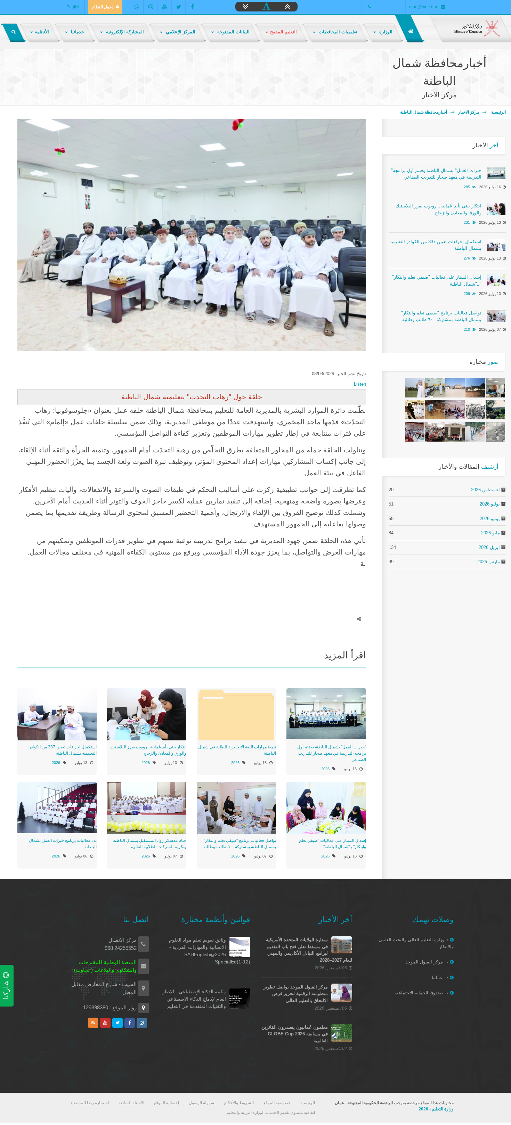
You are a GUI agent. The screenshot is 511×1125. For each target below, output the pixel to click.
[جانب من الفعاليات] (495, 387)
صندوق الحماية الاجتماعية (419, 992)
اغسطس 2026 (485, 489)
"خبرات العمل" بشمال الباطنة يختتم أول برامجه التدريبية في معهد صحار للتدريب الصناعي (331, 753)
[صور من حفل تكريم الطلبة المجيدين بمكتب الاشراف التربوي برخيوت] (414, 387)
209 (467, 293)
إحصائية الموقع (166, 1102)
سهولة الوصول (201, 1102)
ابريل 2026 (489, 547)
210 (467, 329)
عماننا (438, 977)
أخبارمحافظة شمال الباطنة (423, 112)
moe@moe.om (423, 7)
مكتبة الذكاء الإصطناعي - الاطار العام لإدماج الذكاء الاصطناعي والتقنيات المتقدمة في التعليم (194, 999)
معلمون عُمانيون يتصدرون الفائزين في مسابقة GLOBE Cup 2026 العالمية (294, 1034)
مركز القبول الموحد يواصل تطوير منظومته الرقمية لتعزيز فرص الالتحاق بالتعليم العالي (295, 993)
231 (467, 222)
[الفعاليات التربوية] (435, 387)
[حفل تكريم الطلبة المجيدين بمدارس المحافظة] (414, 409)
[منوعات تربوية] (455, 409)
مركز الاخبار (468, 112)
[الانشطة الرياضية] (495, 432)
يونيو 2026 (490, 518)
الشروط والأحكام (239, 1102)
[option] (191, 235)
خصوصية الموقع (277, 1102)
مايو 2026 (490, 532)
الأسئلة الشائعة (131, 1102)
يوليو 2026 (490, 504)
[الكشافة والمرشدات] (435, 409)
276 (467, 258)
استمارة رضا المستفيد (89, 1102)
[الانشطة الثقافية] (475, 409)
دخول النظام (102, 7)
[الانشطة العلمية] (475, 432)
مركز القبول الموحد (424, 961)
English (73, 7)
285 (467, 187)
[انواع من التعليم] (435, 432)
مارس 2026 (488, 561)
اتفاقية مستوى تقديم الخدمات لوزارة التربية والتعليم (270, 1112)
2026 (325, 769)
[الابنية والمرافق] (475, 387)
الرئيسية (498, 112)
